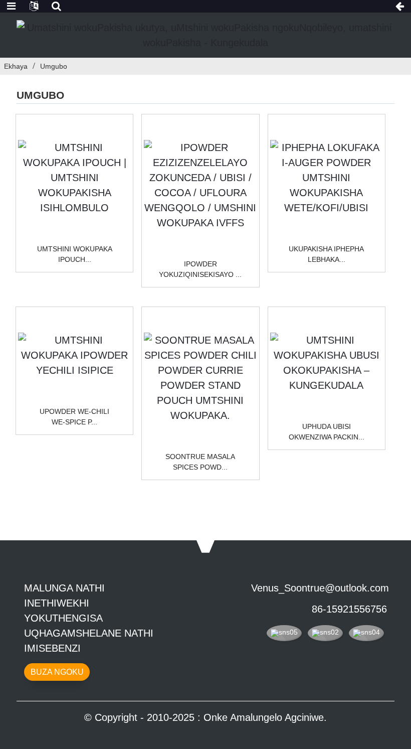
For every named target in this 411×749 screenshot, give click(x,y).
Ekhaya (16, 66)
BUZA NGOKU (57, 672)
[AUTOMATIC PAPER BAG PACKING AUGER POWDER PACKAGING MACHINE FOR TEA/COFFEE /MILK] (326, 177)
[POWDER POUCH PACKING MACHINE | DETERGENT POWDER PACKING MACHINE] (74, 177)
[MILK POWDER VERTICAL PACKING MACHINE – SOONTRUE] (326, 362)
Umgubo (53, 66)
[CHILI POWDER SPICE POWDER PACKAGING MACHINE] (74, 355)
